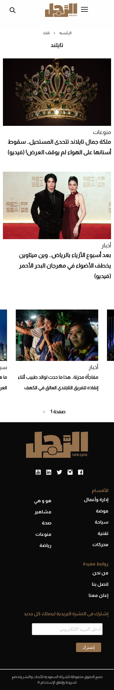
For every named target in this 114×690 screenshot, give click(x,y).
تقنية (103, 533)
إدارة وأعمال (96, 499)
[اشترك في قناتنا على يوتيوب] (38, 472)
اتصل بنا (100, 584)
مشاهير (42, 511)
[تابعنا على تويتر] (59, 472)
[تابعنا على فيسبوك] (80, 472)
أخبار (106, 245)
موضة (102, 510)
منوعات (102, 132)
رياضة (45, 545)
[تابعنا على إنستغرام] (70, 472)
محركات (100, 544)
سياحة (101, 521)
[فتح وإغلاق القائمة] (84, 10)
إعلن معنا (98, 595)
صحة (46, 522)
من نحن (100, 572)
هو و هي (42, 500)
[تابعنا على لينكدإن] (48, 472)
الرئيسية (65, 33)
